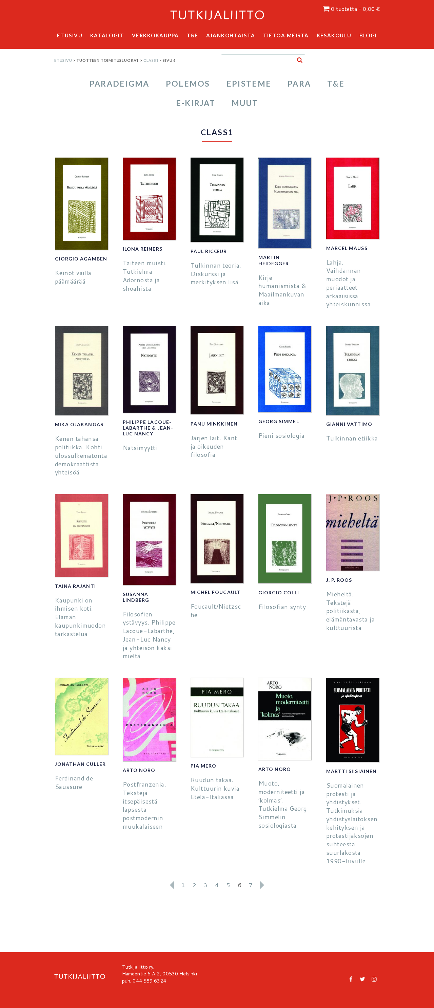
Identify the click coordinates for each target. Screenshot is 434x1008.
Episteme (248, 83)
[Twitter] (362, 979)
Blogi (368, 35)
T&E (193, 35)
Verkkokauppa (155, 35)
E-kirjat (195, 103)
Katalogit (107, 35)
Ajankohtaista (231, 35)
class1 (151, 60)
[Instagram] (374, 979)
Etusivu (70, 35)
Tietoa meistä (286, 35)
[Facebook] (351, 979)
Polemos (188, 83)
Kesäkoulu (334, 35)
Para (299, 83)
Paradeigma (120, 83)
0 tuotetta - (355, 9)
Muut (245, 103)
